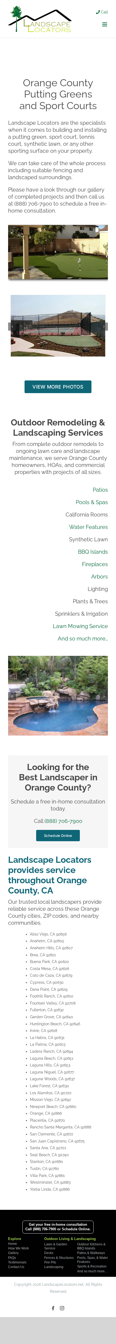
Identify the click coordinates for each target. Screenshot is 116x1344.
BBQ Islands (93, 552)
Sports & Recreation (92, 1266)
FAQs (12, 1258)
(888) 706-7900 (63, 821)
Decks (48, 1253)
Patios (100, 490)
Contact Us (16, 1267)
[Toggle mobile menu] (105, 24)
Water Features (88, 527)
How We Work (18, 1248)
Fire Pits (50, 1262)
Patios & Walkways (91, 1253)
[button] (12, 326)
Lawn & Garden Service (55, 1246)
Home (12, 1244)
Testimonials (17, 1262)
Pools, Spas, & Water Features (92, 1260)
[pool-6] (58, 659)
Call (104, 12)
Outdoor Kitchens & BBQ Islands (91, 1246)
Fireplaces (95, 564)
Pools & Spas (92, 502)
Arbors (99, 576)
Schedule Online (76, 1229)
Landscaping (53, 1267)
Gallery (13, 1253)
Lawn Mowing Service (80, 626)
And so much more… (83, 638)
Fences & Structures (59, 1258)
